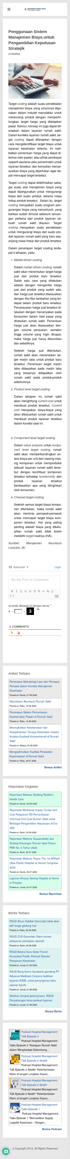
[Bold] (12, 591)
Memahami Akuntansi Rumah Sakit (30, 701)
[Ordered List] (30, 591)
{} (52, 591)
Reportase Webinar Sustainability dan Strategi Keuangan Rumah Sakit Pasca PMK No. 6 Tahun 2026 (32, 843)
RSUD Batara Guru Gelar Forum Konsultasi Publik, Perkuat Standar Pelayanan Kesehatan (30, 956)
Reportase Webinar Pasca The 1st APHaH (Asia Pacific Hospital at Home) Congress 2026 (35, 863)
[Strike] (25, 591)
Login (57, 567)
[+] (12, 595)
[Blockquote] (39, 591)
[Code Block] (43, 591)
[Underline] (21, 591)
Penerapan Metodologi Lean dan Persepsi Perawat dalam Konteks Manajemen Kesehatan (34, 686)
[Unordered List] (34, 591)
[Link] (48, 591)
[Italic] (16, 591)
